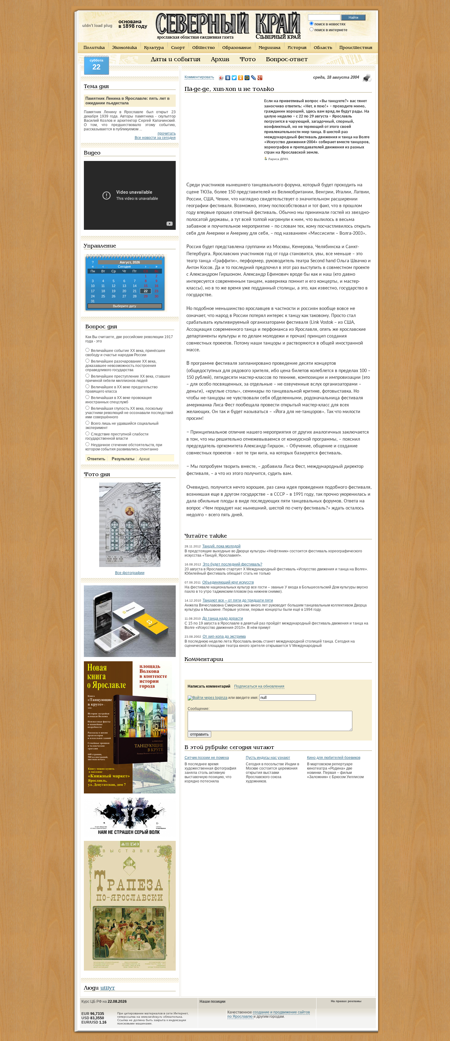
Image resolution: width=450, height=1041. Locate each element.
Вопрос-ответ (287, 59)
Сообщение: (198, 709)
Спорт (178, 48)
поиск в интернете (330, 30)
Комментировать (199, 77)
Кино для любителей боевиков (333, 758)
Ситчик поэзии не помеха (207, 758)
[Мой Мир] (247, 78)
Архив (220, 59)
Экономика (124, 48)
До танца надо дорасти (222, 618)
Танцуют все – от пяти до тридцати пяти (238, 600)
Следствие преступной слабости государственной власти (116, 436)
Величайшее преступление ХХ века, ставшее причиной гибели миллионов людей (127, 378)
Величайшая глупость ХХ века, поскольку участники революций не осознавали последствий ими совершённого (129, 412)
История (297, 48)
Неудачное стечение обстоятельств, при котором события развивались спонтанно (123, 447)
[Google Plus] (260, 78)
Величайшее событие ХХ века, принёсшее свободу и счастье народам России (125, 353)
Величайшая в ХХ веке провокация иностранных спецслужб (118, 400)
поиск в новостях (330, 24)
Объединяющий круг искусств (228, 582)
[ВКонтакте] (228, 78)
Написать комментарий (209, 686)
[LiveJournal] (253, 78)
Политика (94, 48)
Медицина (269, 48)
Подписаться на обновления (259, 686)
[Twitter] (234, 78)
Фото (248, 59)
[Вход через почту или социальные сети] (207, 698)
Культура (154, 48)
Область (323, 48)
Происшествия (355, 48)
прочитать (167, 133)
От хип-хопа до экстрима (224, 636)
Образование (236, 48)
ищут (107, 988)
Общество (203, 48)
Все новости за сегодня (155, 138)
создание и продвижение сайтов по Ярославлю (268, 1014)
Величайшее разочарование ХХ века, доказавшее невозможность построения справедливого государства (120, 365)
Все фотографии (129, 573)
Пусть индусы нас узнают (268, 758)
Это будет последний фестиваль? (232, 564)
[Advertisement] (223, 137)
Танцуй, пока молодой (221, 546)
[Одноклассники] (241, 78)
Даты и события (176, 59)
